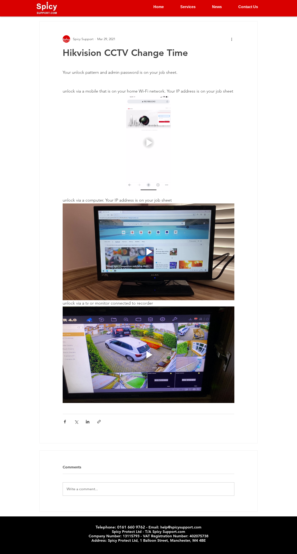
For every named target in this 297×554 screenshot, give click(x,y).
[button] (183, 7)
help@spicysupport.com (180, 527)
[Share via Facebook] (65, 421)
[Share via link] (99, 421)
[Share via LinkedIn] (87, 421)
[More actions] (231, 39)
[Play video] (148, 142)
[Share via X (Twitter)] (76, 421)
